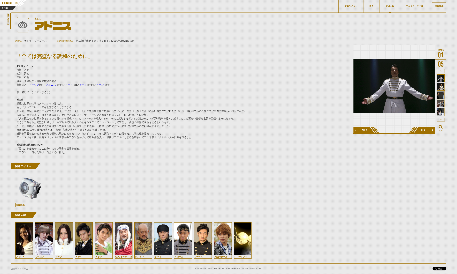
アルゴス (51, 84)
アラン (100, 84)
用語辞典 (439, 6)
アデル (83, 84)
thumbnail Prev (441, 71)
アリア (69, 84)
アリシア (34, 84)
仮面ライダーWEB (19, 269)
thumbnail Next (441, 120)
